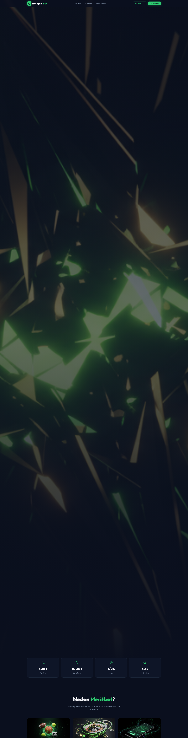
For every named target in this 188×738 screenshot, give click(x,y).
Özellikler (77, 3)
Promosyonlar (101, 3)
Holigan (39, 3)
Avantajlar (88, 3)
